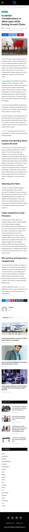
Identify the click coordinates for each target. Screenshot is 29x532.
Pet (3, 490)
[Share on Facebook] (5, 34)
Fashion (4, 469)
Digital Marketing (6, 461)
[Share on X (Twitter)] (12, 34)
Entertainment (5, 466)
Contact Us (19, 523)
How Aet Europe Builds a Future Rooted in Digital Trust (18, 418)
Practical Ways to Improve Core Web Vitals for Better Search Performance (19, 408)
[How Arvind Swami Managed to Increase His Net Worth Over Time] (14, 352)
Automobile (5, 456)
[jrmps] (14, 2)
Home (3, 479)
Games (3, 474)
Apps (3, 453)
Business (4, 459)
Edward (8, 28)
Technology (5, 500)
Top (3, 503)
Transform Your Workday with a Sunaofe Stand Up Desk (19, 439)
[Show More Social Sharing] (25, 34)
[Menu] (3, 2)
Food (3, 472)
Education (4, 464)
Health (3, 477)
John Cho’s (5, 131)
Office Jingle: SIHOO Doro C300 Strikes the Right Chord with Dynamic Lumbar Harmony (14, 388)
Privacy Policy (10, 523)
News (3, 487)
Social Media (5, 492)
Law (3, 482)
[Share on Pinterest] (20, 34)
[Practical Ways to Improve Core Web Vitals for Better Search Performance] (6, 409)
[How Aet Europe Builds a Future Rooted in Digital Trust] (6, 419)
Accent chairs (6, 81)
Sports (3, 498)
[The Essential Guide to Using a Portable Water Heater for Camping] (14, 329)
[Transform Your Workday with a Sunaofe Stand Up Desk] (6, 440)
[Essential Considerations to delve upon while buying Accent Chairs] (14, 46)
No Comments (12, 30)
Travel (3, 505)
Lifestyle (4, 11)
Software (4, 495)
